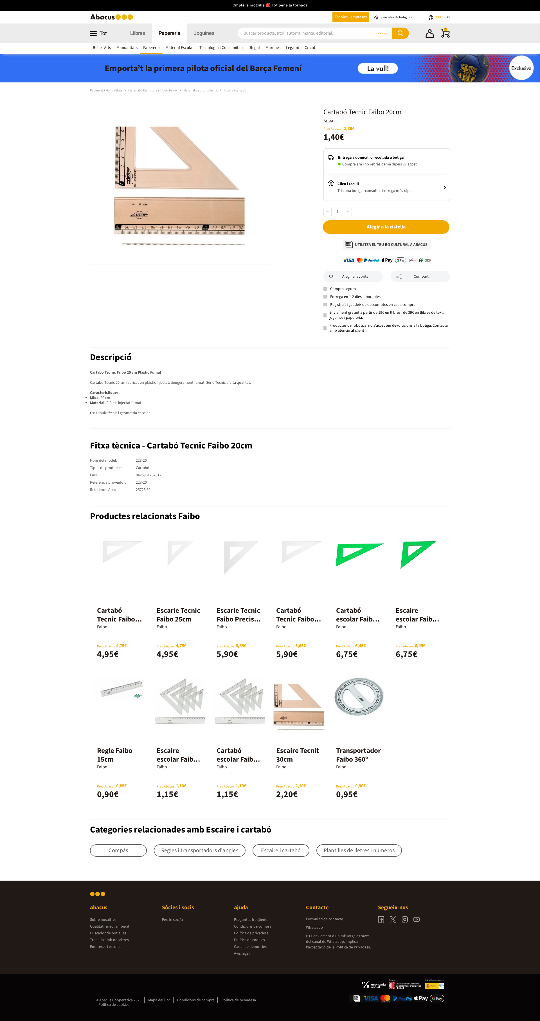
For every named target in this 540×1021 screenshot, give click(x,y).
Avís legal (242, 953)
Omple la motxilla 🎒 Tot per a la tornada (270, 5)
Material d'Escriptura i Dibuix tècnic (153, 90)
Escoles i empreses (351, 17)
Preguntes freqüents (251, 920)
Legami (292, 48)
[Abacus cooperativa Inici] (113, 19)
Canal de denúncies (250, 947)
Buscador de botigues (108, 933)
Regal (255, 48)
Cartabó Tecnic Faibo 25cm (116, 619)
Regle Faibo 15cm (114, 755)
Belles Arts (102, 48)
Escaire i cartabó (235, 90)
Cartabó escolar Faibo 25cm (237, 759)
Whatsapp (314, 927)
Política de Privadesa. (353, 947)
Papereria (169, 33)
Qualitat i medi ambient (109, 926)
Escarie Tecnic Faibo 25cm (178, 614)
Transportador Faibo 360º (358, 755)
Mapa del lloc (159, 1000)
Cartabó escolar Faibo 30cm (356, 619)
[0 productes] (445, 36)
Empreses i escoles (105, 947)
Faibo (328, 121)
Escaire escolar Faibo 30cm (416, 619)
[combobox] (298, 33)
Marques (273, 48)
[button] (429, 34)
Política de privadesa (251, 933)
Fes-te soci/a (172, 920)
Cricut (310, 48)
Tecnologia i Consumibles (221, 48)
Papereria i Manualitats (106, 90)
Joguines (204, 33)
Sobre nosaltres (103, 920)
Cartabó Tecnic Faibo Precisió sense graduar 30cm (298, 623)
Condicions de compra (252, 926)
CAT (439, 17)
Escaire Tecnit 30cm (297, 755)
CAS (447, 17)
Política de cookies (249, 940)
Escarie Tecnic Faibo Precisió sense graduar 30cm (238, 623)
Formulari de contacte (324, 919)
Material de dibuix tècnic (200, 90)
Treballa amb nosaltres (109, 940)
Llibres (137, 33)
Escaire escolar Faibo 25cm (177, 759)
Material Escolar (179, 48)
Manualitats (127, 48)
